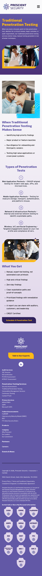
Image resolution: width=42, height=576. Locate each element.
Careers (5, 446)
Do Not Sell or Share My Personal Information (19, 505)
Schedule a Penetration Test (19, 320)
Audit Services (7, 370)
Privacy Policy (7, 481)
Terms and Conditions (19, 481)
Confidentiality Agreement (26, 483)
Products (5, 425)
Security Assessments (9, 386)
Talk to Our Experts (21, 356)
